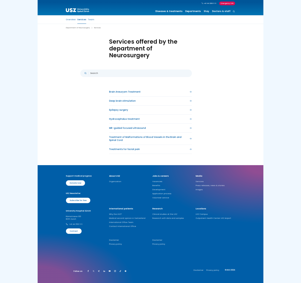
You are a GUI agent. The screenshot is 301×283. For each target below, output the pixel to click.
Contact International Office (122, 226)
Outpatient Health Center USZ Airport (213, 218)
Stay (206, 11)
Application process (161, 193)
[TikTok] (120, 271)
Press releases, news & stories (210, 185)
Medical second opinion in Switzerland (127, 218)
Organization (115, 181)
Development (158, 189)
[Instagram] (115, 271)
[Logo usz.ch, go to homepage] (77, 11)
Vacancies (157, 181)
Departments (193, 11)
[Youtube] (110, 271)
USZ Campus (202, 214)
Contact (74, 231)
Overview (71, 19)
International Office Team (121, 222)
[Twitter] (94, 271)
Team (91, 19)
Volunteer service (160, 197)
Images (199, 189)
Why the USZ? (115, 214)
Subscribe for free (78, 200)
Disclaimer (114, 240)
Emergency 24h (227, 3)
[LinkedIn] (104, 271)
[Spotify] (126, 271)
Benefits (156, 185)
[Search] (233, 11)
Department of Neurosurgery (78, 28)
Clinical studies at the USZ (164, 214)
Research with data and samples (168, 218)
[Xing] (99, 271)
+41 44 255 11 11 (209, 3)
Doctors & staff (221, 11)
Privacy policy (115, 244)
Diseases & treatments (169, 11)
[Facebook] (88, 271)
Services (81, 20)
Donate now (75, 183)
